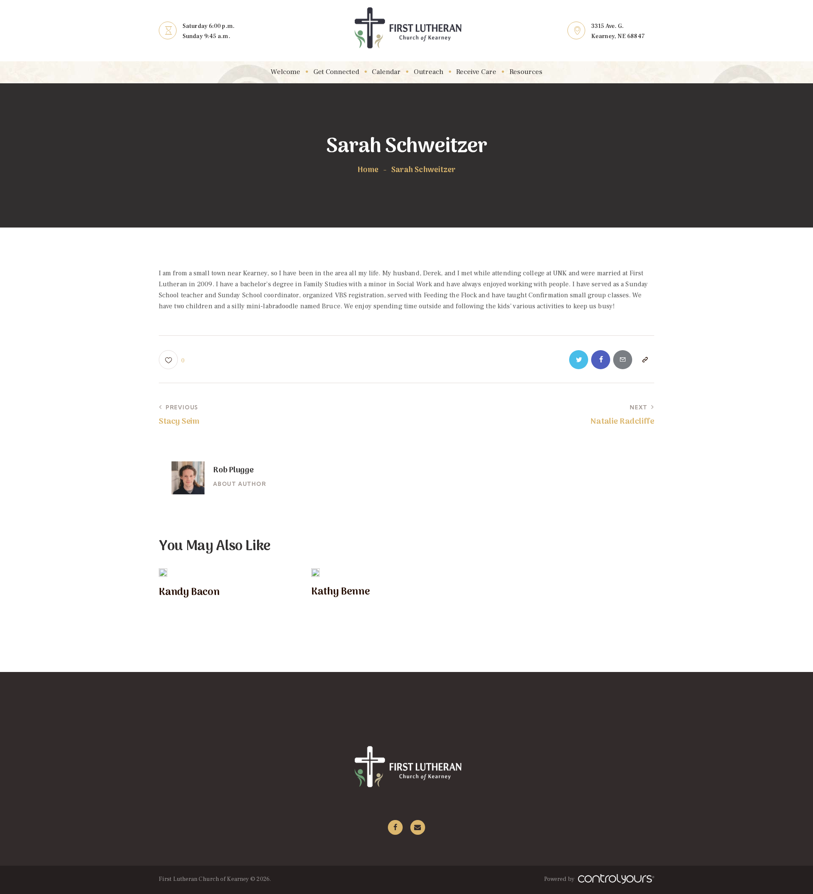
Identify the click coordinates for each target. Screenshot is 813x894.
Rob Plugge (233, 470)
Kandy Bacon (189, 593)
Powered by (560, 879)
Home (368, 170)
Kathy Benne (340, 592)
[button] (172, 359)
